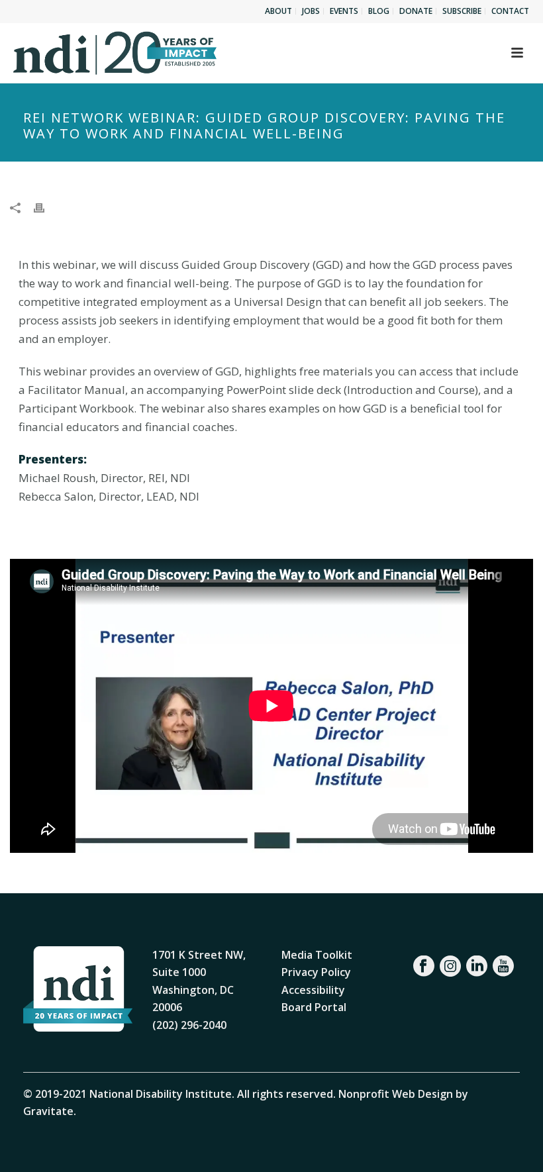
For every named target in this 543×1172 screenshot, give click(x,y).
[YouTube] (503, 966)
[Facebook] (423, 966)
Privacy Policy (316, 972)
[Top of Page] (513, 1147)
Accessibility (313, 990)
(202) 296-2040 (189, 1025)
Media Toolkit (316, 955)
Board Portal (313, 1007)
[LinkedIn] (476, 966)
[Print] (46, 207)
